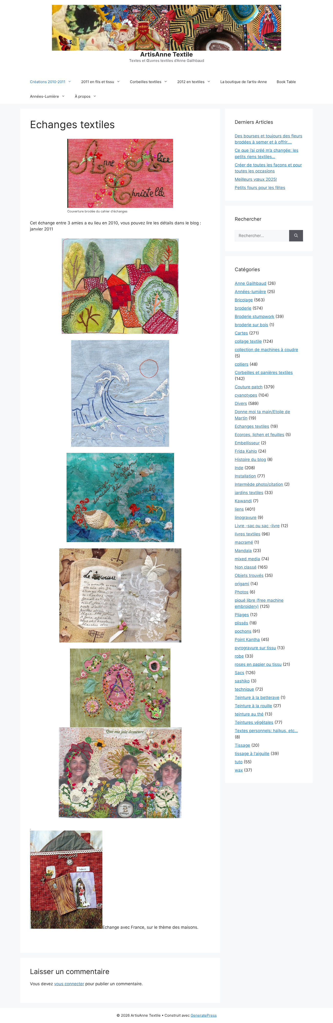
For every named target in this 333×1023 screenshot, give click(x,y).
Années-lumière (250, 291)
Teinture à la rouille (253, 705)
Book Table (286, 81)
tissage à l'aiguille (252, 753)
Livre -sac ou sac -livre (257, 525)
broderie (243, 308)
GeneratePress (204, 1015)
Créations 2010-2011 (47, 81)
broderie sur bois (251, 324)
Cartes (241, 333)
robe (239, 656)
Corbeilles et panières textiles (264, 372)
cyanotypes (246, 395)
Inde (239, 467)
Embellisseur (247, 442)
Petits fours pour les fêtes (260, 187)
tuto (239, 761)
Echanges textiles (252, 426)
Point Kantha (247, 639)
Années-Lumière (44, 96)
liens (239, 509)
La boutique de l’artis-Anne (243, 81)
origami (242, 583)
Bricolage (244, 299)
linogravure (245, 517)
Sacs (239, 672)
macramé (244, 542)
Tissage (242, 745)
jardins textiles (249, 492)
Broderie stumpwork (254, 316)
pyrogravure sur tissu (255, 647)
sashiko (242, 681)
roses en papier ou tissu (258, 664)
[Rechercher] (296, 236)
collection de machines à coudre (266, 349)
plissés (241, 623)
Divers (241, 403)
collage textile (248, 341)
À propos (82, 96)
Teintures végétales (254, 722)
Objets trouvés (249, 575)
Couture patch (249, 386)
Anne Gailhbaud (250, 283)
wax (239, 770)
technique (244, 689)
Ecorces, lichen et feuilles (259, 434)
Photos (241, 592)
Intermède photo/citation (259, 484)
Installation (245, 476)
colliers (241, 364)
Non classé (245, 567)
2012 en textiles (191, 81)
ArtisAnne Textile (166, 54)
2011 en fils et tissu (97, 81)
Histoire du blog (250, 459)
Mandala (243, 550)
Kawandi (243, 500)
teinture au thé (249, 714)
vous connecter (69, 983)
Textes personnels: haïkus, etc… (266, 730)
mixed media (247, 558)
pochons (243, 631)
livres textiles (247, 534)
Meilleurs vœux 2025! (256, 179)
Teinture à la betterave (257, 697)
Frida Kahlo (246, 451)
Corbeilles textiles (145, 81)
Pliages (242, 614)
